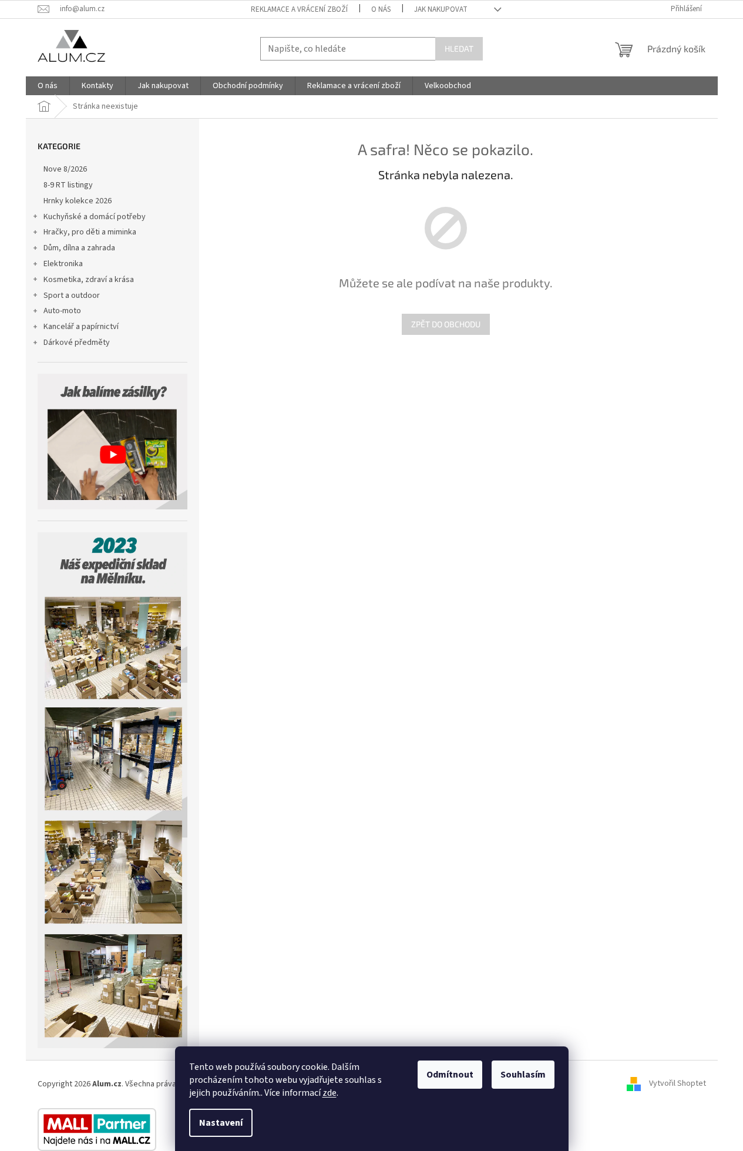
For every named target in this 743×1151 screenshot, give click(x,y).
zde (329, 1092)
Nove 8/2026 (65, 169)
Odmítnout (449, 1074)
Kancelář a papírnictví (81, 327)
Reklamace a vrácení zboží (299, 9)
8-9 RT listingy (68, 185)
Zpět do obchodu (445, 324)
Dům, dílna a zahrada (79, 248)
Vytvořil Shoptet (677, 1084)
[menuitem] (47, 85)
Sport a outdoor (71, 295)
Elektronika (63, 264)
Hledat (459, 48)
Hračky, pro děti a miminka (89, 232)
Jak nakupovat (441, 9)
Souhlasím (523, 1074)
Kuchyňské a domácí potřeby (94, 217)
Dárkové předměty (76, 342)
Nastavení (221, 1122)
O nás (381, 9)
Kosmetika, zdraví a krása (88, 280)
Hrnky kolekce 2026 (77, 201)
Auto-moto (62, 311)
